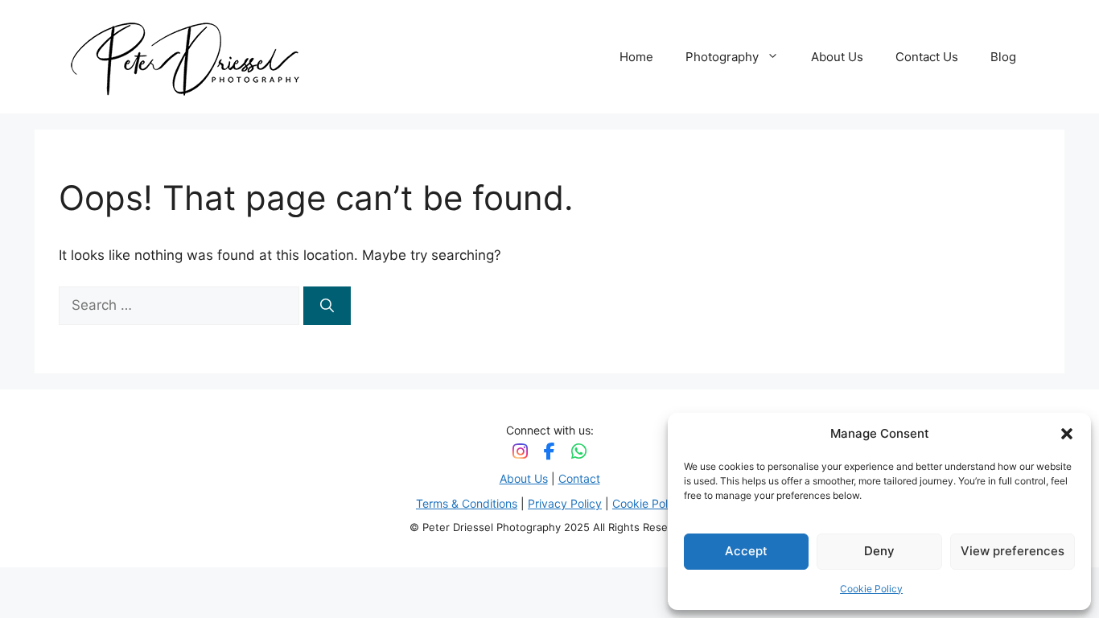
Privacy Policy (565, 503)
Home (636, 56)
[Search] (327, 305)
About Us (837, 56)
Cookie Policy (871, 589)
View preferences (1012, 550)
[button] (1067, 434)
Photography (722, 56)
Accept (746, 550)
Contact (579, 478)
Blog (1003, 56)
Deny (879, 550)
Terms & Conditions (466, 503)
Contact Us (926, 56)
